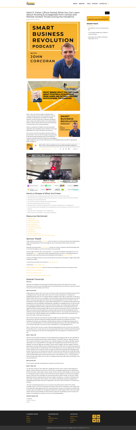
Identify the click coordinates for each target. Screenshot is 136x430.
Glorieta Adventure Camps (33, 226)
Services (81, 3)
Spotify (72, 422)
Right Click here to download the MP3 (35, 270)
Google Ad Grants (31, 231)
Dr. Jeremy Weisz (45, 247)
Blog (89, 3)
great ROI (36, 253)
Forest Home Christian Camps (34, 228)
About (75, 3)
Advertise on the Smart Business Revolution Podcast (38, 275)
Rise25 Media (45, 241)
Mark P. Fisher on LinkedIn (33, 222)
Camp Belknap (30, 229)
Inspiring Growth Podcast (33, 220)
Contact (28, 422)
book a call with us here (39, 264)
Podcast (95, 3)
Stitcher (72, 418)
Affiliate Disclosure (53, 418)
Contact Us (103, 3)
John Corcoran (31, 19)
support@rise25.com (53, 262)
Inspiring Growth (31, 218)
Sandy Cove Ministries (32, 224)
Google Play (73, 420)
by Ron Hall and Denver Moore (41, 235)
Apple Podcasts (74, 416)
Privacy (50, 422)
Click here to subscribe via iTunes (34, 272)
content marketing (67, 255)
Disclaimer (51, 420)
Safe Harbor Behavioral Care (34, 233)
